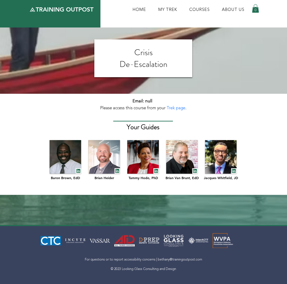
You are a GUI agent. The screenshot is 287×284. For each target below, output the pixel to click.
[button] (255, 8)
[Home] (78, 171)
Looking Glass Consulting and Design (149, 268)
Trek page (176, 108)
